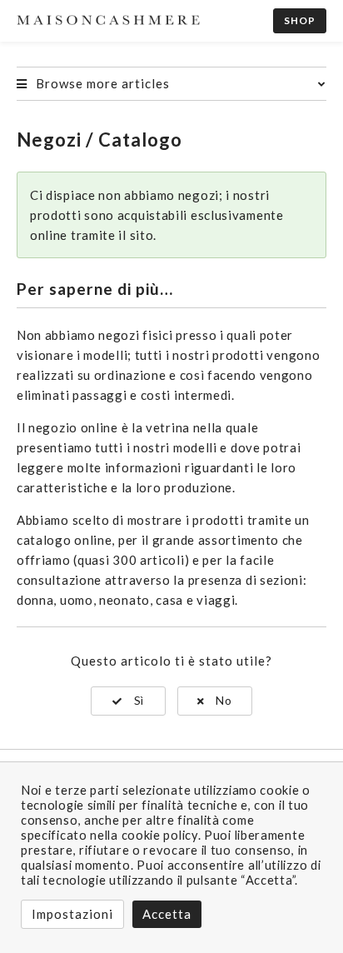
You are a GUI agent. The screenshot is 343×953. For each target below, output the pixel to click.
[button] (128, 701)
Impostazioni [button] (72, 913)
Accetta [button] (166, 913)
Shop (300, 20)
